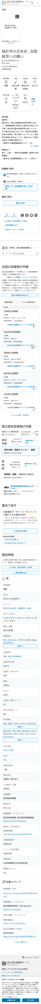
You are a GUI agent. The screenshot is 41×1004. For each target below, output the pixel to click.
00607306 (31, 723)
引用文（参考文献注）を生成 (16, 221)
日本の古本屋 (11, 539)
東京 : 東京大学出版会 (12, 656)
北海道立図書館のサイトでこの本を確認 (20, 325)
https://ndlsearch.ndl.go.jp (14, 821)
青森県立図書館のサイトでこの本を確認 (20, 367)
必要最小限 (11, 1000)
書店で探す (20, 203)
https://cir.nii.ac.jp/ (11, 909)
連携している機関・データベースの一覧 (21, 277)
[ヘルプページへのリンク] (13, 42)
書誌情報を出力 (11, 225)
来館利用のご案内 (30, 441)
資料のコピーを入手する (10, 975)
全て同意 (30, 1000)
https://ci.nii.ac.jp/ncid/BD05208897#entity (20, 895)
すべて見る (34, 146)
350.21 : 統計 (8, 750)
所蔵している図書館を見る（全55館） (19, 187)
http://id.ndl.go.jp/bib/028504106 (17, 834)
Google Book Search (14, 542)
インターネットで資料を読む (12, 972)
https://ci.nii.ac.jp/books (13, 923)
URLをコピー (14, 216)
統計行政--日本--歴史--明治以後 (16, 731)
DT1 (5, 759)
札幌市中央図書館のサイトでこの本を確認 (20, 346)
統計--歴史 (7, 723)
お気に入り (7, 216)
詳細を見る (33, 101)
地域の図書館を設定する (20, 295)
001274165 (8, 736)
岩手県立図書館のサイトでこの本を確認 (20, 388)
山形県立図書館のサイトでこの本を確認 (20, 408)
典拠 (19, 646)
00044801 (8, 642)
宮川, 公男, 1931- (10, 640)
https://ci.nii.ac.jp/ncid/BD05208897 (18, 936)
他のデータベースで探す (15, 229)
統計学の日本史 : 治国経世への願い (17, 608)
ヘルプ (22, 290)
